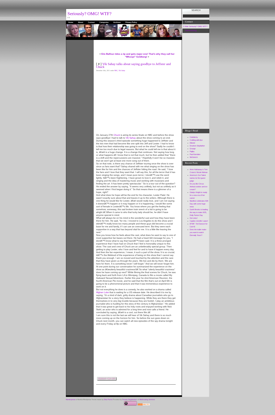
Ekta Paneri (108, 399)
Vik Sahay (122, 70)
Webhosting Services (147, 399)
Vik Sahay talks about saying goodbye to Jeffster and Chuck (133, 65)
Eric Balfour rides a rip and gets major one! (124, 54)
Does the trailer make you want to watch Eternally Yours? (198, 232)
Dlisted (192, 143)
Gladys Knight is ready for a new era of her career (198, 195)
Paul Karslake (195, 154)
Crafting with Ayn (196, 140)
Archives (117, 22)
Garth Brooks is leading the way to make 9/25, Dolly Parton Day (199, 212)
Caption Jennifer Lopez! (199, 221)
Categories (104, 22)
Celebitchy (194, 137)
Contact (91, 22)
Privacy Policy (131, 22)
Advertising (191, 30)
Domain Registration (129, 399)
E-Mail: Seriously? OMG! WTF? (195, 26)
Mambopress (70, 399)
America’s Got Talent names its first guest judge (198, 178)
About (80, 22)
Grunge (193, 149)
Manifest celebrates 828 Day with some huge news (199, 204)
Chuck (117, 135)
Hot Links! (193, 218)
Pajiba (192, 151)
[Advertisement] (78, 87)
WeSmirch (194, 157)
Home (70, 22)
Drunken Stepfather (197, 146)
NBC (116, 70)
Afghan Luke (102, 292)
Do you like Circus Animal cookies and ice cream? (198, 186)
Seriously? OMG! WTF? (89, 13)
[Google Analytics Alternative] (144, 405)
